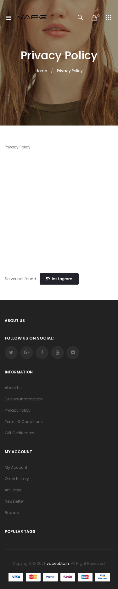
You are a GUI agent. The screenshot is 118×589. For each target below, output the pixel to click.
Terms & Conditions (24, 421)
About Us (13, 387)
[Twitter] (11, 352)
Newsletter (14, 501)
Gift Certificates (19, 433)
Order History (17, 478)
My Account (16, 467)
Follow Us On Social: (29, 338)
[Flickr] (72, 352)
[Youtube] (57, 352)
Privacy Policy (70, 70)
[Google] (26, 352)
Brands (12, 512)
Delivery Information (24, 399)
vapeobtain (58, 563)
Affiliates (13, 490)
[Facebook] (42, 352)
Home (41, 70)
